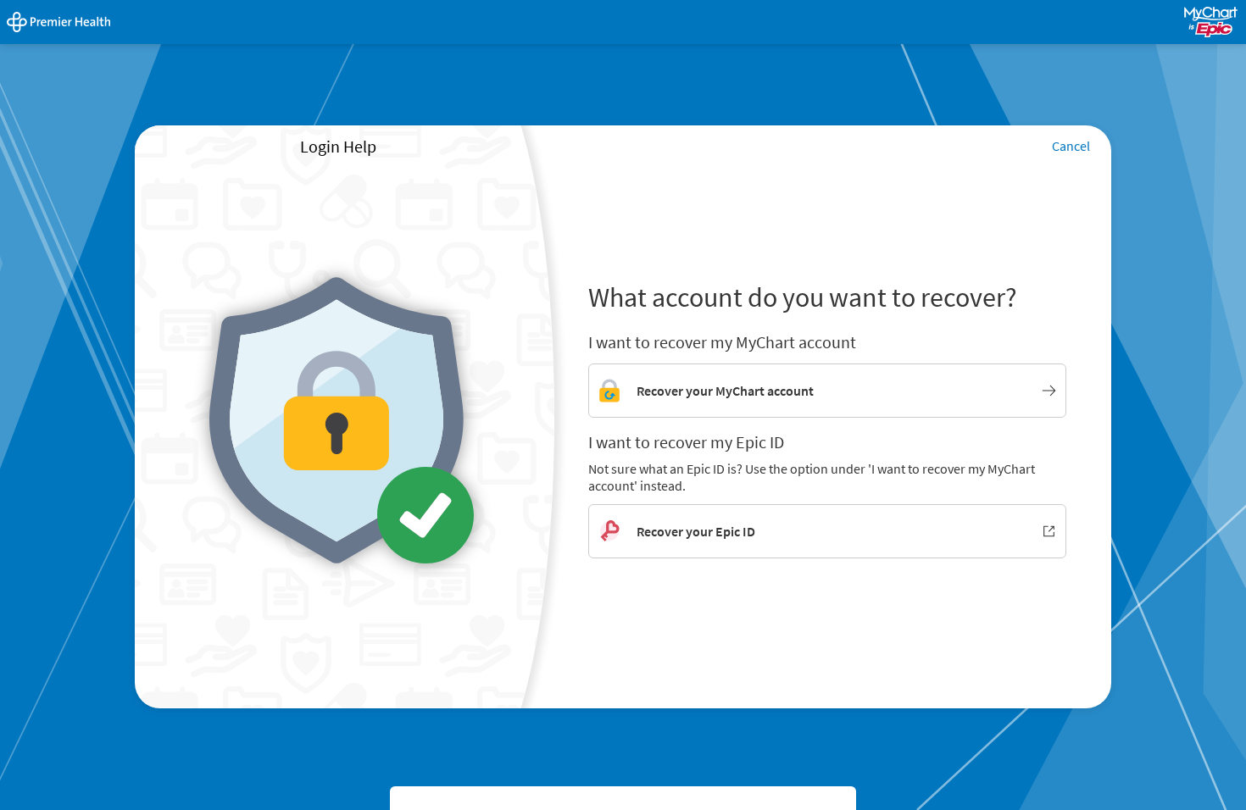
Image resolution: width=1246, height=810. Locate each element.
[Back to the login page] (58, 22)
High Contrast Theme (457, 799)
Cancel (1071, 145)
